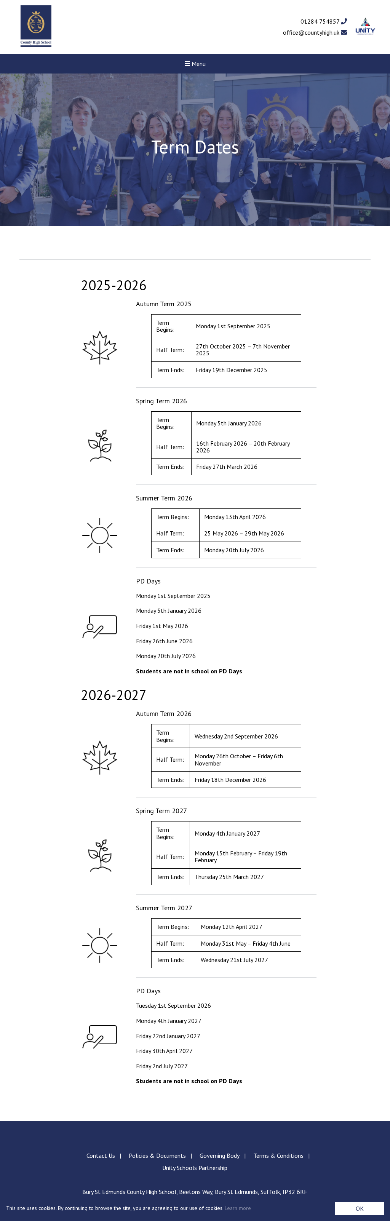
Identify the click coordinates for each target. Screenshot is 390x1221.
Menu (198, 63)
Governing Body (220, 1155)
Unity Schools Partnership (194, 1167)
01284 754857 (320, 21)
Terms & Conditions (278, 1155)
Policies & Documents (157, 1155)
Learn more (238, 1208)
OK (360, 1208)
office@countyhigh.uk (312, 32)
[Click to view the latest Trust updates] (365, 26)
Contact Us (100, 1155)
